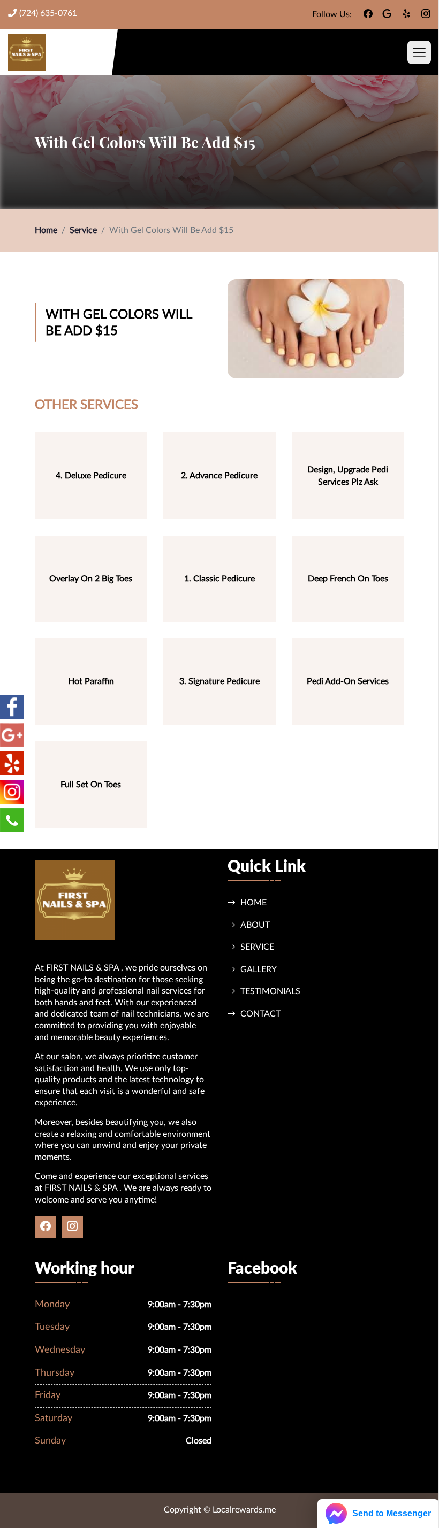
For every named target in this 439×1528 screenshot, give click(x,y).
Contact (260, 1014)
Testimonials (270, 991)
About (255, 925)
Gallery (258, 969)
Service (83, 230)
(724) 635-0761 (48, 13)
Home (46, 230)
